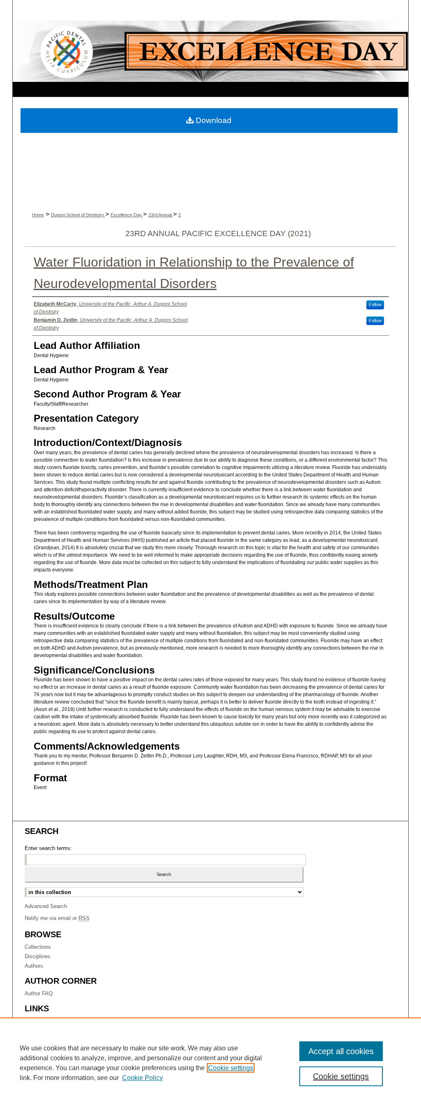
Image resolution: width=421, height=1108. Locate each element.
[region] (210, 1062)
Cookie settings (230, 1067)
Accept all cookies (341, 1051)
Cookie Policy (142, 1077)
